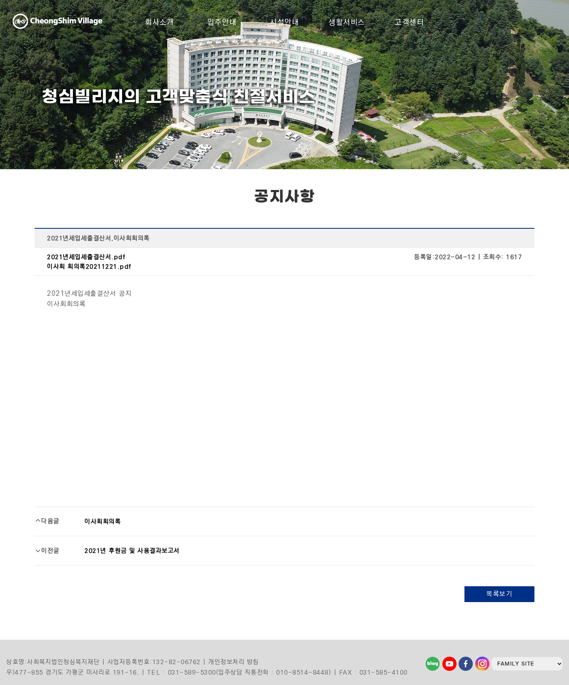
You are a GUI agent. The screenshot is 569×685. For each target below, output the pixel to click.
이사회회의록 (103, 521)
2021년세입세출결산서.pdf (86, 257)
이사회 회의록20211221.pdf (89, 266)
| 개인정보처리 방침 (231, 662)
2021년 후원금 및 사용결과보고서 (132, 550)
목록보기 (499, 594)
